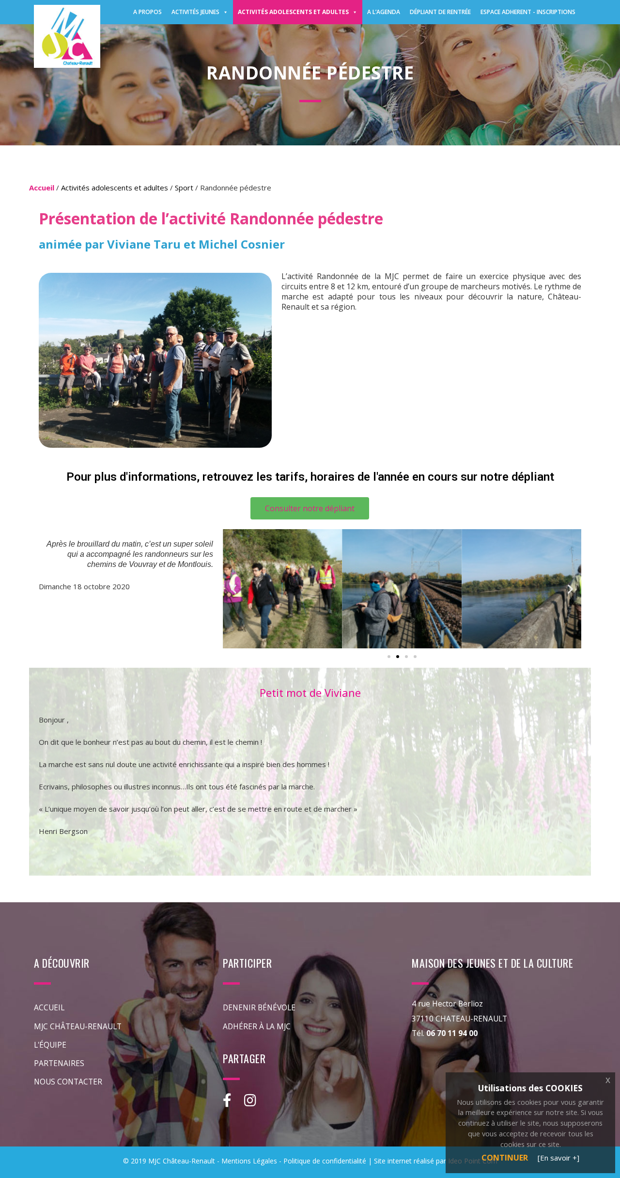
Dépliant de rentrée (440, 12)
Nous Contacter (68, 1081)
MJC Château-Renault (78, 1026)
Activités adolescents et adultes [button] (293, 12)
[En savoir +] (558, 1157)
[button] (234, 589)
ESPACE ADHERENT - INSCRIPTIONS (527, 12)
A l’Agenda (383, 12)
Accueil (49, 1007)
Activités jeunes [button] (195, 12)
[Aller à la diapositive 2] (397, 656)
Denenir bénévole (259, 1007)
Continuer (504, 1157)
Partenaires (59, 1063)
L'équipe (50, 1044)
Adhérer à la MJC (257, 1026)
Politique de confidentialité (324, 1160)
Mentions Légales (249, 1160)
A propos (147, 12)
